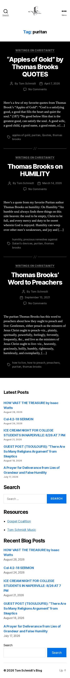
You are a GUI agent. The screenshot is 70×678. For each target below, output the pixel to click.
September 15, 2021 (37, 297)
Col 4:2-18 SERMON (18, 419)
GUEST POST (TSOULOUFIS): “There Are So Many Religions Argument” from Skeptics (34, 451)
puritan (36, 135)
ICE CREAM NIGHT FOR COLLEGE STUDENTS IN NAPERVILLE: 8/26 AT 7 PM (32, 585)
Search (8, 645)
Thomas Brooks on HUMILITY (35, 170)
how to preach (36, 362)
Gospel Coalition (19, 521)
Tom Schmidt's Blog (28, 670)
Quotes (46, 135)
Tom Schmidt (27, 83)
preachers (53, 362)
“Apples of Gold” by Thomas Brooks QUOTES (35, 66)
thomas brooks (32, 366)
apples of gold (21, 135)
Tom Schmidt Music (21, 530)
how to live (19, 362)
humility (17, 239)
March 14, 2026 (52, 183)
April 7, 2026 (52, 83)
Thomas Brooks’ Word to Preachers (35, 278)
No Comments (37, 89)
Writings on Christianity (34, 50)
